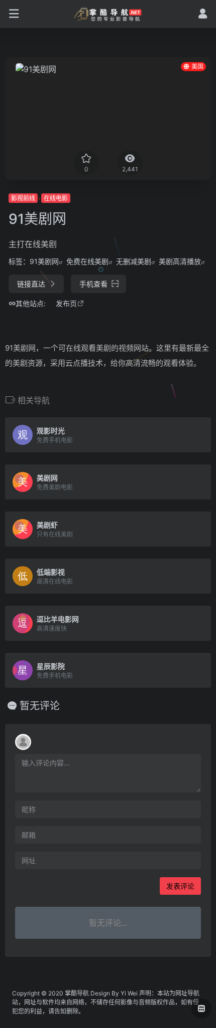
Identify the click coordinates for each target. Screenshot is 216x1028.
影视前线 (23, 198)
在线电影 (56, 198)
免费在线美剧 (87, 261)
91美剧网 (44, 261)
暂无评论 (40, 706)
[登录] (202, 15)
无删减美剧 (133, 261)
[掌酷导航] (108, 14)
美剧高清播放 (180, 261)
